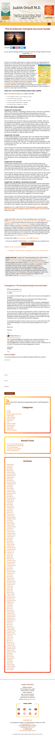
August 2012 (9, 621)
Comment (7, 360)
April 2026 (9, 469)
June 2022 (9, 503)
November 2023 (10, 491)
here (30, 53)
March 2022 (9, 506)
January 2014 (10, 595)
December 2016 (10, 560)
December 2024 (10, 482)
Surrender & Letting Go (12, 430)
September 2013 (10, 600)
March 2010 (9, 656)
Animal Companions (11, 425)
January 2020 (10, 525)
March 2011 (9, 642)
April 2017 (9, 557)
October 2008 (10, 667)
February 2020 (10, 523)
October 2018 (10, 536)
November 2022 (10, 498)
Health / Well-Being (11, 417)
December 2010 (10, 647)
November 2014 (10, 583)
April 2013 (9, 608)
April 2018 (9, 541)
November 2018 (10, 535)
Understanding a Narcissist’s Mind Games (15, 445)
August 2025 (9, 477)
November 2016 (10, 562)
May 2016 (9, 568)
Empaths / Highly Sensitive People (14, 414)
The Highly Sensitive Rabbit (22, 224)
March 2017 (9, 559)
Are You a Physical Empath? (40, 250)
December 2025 (10, 474)
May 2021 (9, 511)
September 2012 (10, 619)
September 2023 (10, 493)
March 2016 (9, 570)
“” (15, 94)
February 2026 (10, 472)
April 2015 (9, 576)
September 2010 (10, 651)
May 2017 (9, 555)
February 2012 (10, 627)
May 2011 (9, 639)
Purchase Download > (27, 56)
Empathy (9, 410)
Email (6, 381)
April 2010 (9, 655)
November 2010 (10, 648)
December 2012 (10, 615)
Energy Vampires (14, 247)
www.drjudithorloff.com (21, 235)
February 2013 (10, 611)
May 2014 (9, 589)
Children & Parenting (11, 423)
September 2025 (10, 475)
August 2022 (9, 501)
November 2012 (10, 616)
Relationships (22, 247)
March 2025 (9, 480)
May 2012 (9, 624)
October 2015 (10, 573)
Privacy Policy (39, 734)
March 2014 (9, 592)
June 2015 (9, 575)
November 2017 (10, 549)
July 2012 (9, 623)
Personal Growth (10, 426)
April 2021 (9, 512)
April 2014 (9, 591)
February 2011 (10, 643)
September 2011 (10, 634)
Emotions (9, 412)
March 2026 (9, 471)
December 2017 (10, 547)
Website (6, 386)
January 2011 (10, 645)
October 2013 (10, 599)
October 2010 (10, 650)
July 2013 (9, 603)
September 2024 (10, 483)
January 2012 (10, 629)
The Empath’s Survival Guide (32, 221)
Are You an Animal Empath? (12, 447)
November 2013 (10, 597)
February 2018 (10, 544)
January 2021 (10, 515)
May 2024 (9, 487)
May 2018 (9, 539)
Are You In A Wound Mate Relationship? (15, 444)
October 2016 (10, 563)
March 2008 (9, 669)
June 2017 (9, 554)
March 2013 (9, 610)
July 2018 (9, 538)
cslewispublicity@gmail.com (27, 730)
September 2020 (10, 519)
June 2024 (9, 485)
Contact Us (27, 720)
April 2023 (9, 496)
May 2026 (9, 467)
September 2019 (10, 527)
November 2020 (10, 517)
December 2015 (10, 571)
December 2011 (10, 631)
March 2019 (9, 530)
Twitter (27, 238)
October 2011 (10, 632)
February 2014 (10, 594)
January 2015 (10, 579)
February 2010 (10, 658)
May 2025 (9, 479)
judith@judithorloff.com (29, 699)
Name (6, 375)
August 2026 (9, 464)
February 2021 (10, 514)
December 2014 (10, 581)
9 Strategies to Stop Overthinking (14, 448)
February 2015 (10, 578)
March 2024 (9, 488)
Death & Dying (10, 428)
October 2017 (10, 551)
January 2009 (10, 664)
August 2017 (9, 552)
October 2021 (10, 507)
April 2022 (9, 504)
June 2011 (9, 637)
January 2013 (10, 613)
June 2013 (9, 605)
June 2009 (9, 661)
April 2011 (9, 640)
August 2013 (9, 602)
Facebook (22, 238)
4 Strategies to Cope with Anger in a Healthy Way (20, 250)
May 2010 (9, 653)
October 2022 (10, 499)
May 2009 (9, 663)
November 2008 (10, 666)
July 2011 (9, 635)
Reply (8, 333)
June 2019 (9, 528)
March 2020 (9, 522)
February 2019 (10, 531)
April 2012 (9, 626)
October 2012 (10, 618)
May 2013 (9, 607)
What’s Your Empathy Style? (13, 450)
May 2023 (9, 495)
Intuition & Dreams (11, 418)
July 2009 (9, 659)
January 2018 (10, 546)
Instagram (36, 238)
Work (8, 422)
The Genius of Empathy (16, 221)
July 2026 (9, 466)
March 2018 (9, 543)
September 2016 (10, 565)
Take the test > (27, 244)
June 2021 (9, 509)
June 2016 (9, 567)
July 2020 (9, 520)
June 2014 (9, 587)
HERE (14, 402)
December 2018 (10, 533)
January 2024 (10, 490)
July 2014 (9, 586)
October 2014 (10, 584)
